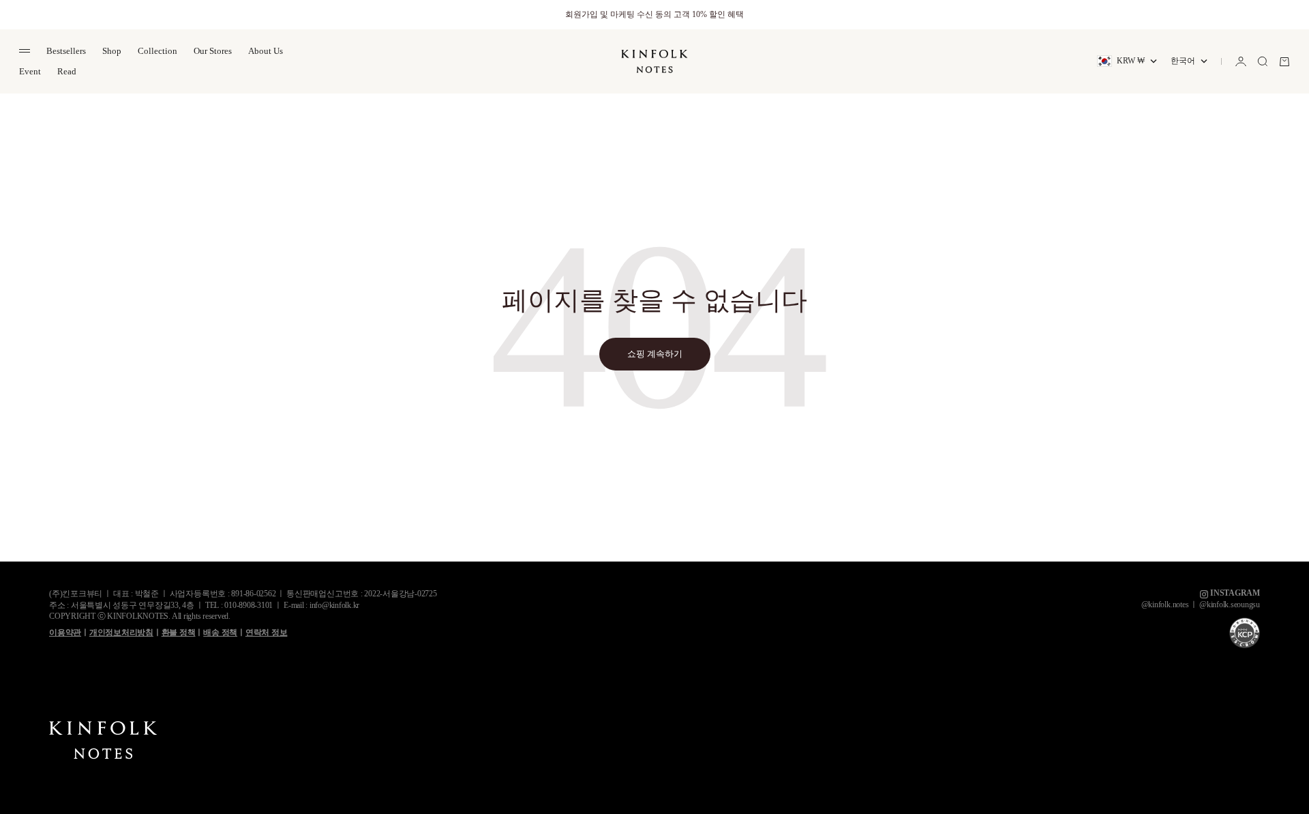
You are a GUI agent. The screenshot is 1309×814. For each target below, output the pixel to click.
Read (66, 71)
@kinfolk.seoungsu (1229, 604)
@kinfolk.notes (1165, 604)
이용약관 (65, 632)
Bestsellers (66, 51)
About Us (265, 51)
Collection (157, 51)
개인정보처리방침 (121, 632)
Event (30, 71)
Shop (111, 51)
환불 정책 (179, 632)
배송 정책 (220, 632)
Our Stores (213, 51)
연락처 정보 (266, 632)
